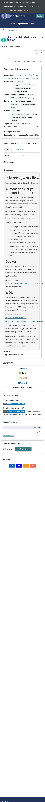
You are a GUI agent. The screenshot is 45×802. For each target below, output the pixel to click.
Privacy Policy (23, 10)
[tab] (7, 61)
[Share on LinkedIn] (12, 466)
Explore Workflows (12, 30)
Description (8, 170)
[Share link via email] (26, 466)
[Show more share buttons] (33, 466)
